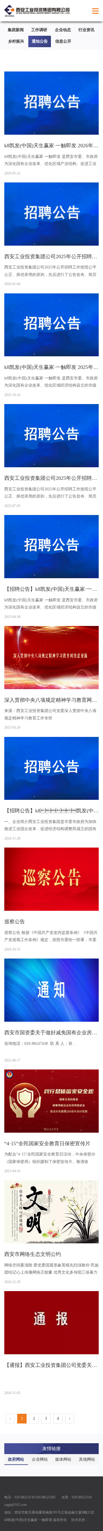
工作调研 (39, 30)
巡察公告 (14, 921)
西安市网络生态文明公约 (32, 1254)
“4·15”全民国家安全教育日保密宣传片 (47, 1143)
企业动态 (63, 30)
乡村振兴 (16, 41)
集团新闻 (16, 30)
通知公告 (40, 41)
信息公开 (63, 41)
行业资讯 (86, 30)
